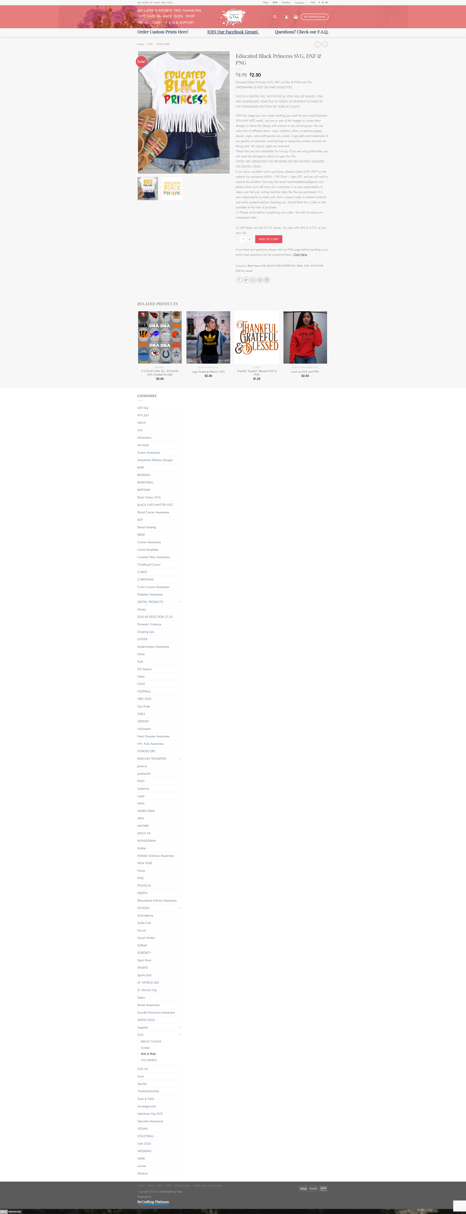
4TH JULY (143, 415)
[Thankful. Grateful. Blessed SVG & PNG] (256, 337)
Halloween (144, 729)
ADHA (141, 422)
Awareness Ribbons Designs (155, 460)
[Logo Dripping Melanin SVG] (208, 337)
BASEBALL (144, 475)
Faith (140, 661)
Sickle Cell (144, 923)
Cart (169, 1185)
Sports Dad (144, 975)
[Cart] (296, 17)
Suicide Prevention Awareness (156, 1012)
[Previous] (144, 112)
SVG (275, 2)
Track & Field (145, 1099)
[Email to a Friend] (253, 280)
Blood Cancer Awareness (153, 512)
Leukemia (143, 788)
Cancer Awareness (149, 542)
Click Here (300, 254)
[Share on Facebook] (239, 280)
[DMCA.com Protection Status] (11, 1211)
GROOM (143, 721)
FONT (141, 684)
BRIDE (141, 534)
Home (140, 44)
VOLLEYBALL (145, 1136)
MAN (140, 803)
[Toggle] (179, 601)
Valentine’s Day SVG (150, 1113)
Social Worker (146, 938)
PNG (140, 878)
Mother (141, 848)
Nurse (141, 870)
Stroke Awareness (148, 1005)
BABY (140, 467)
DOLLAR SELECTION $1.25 (154, 617)
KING (141, 781)
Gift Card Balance (155, 16)
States (141, 997)
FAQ (313, 2)
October (145, 1048)
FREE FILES (144, 699)
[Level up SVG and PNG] (305, 337)
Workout (142, 1173)
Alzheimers (144, 437)
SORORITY (144, 953)
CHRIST (142, 572)
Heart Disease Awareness (153, 736)
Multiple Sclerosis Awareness (155, 855)
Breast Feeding (146, 527)
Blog (178, 16)
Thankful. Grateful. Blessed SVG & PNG (257, 373)
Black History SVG (257, 265)
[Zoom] (142, 169)
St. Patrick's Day (147, 990)
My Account (150, 22)
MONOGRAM (146, 841)
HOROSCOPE (146, 751)
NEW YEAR (144, 863)
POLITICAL (144, 885)
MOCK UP (144, 833)
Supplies (299, 2)
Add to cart (269, 239)
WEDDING (144, 1151)
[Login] (286, 17)
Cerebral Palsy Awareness (153, 557)
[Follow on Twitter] (326, 2)
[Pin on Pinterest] (260, 280)
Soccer (141, 930)
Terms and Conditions (208, 1185)
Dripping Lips (145, 631)
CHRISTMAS (145, 579)
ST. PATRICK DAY (148, 982)
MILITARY (143, 826)
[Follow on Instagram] (323, 2)
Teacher (142, 1084)
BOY (140, 520)
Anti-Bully (143, 445)
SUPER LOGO (146, 1020)
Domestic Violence (149, 624)
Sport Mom (144, 960)
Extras (141, 654)
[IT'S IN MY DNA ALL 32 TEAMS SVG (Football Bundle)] (159, 337)
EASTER (142, 639)
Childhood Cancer (149, 564)
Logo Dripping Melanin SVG (208, 372)
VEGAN (142, 1128)
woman (249, 271)
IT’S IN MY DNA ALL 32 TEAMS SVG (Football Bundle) (159, 373)
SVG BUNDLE (149, 1060)
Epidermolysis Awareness (153, 646)
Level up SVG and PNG (305, 372)
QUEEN (142, 893)
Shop (265, 2)
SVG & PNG (163, 44)
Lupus (141, 796)
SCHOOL (143, 908)
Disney (141, 609)
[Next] (224, 112)
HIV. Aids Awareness (150, 743)
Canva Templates (148, 549)
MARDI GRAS (146, 811)
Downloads (182, 1185)
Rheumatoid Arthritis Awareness (157, 900)
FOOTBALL (144, 691)
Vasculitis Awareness (150, 1121)
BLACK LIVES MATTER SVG (281, 265)
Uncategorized (146, 1106)
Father (141, 676)
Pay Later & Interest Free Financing (169, 10)
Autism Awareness (148, 452)
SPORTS (142, 967)
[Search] (274, 16)
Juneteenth (143, 773)
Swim (140, 1076)
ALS (139, 430)
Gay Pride (143, 706)
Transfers (286, 2)
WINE (141, 1158)
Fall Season (144, 669)
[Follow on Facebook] (319, 2)
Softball (142, 945)
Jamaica (142, 766)
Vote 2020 (144, 1143)
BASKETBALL (145, 482)
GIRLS (300, 265)
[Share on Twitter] (246, 280)
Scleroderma (145, 915)
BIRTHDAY (143, 490)
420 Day (142, 408)
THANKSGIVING (148, 1091)
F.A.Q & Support (180, 22)
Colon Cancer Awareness (153, 587)
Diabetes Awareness (150, 594)
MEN (140, 818)
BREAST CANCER (151, 1042)
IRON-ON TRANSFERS (151, 758)
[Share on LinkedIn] (267, 280)
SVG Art (240, 271)
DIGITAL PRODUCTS (150, 602)
